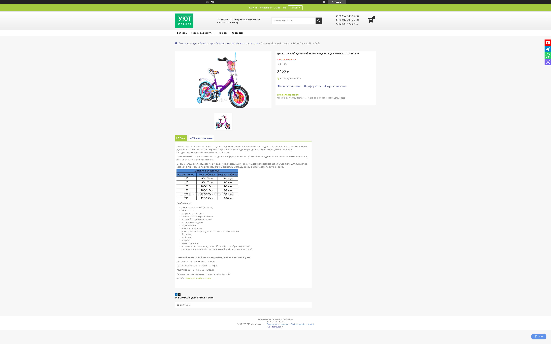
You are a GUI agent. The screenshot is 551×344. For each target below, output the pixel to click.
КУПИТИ (295, 7)
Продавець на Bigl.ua (275, 321)
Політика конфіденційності (302, 324)
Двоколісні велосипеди (247, 43)
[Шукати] (319, 21)
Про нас (223, 32)
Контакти (237, 32)
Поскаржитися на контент (278, 324)
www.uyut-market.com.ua (198, 277)
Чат (541, 336)
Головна (182, 32)
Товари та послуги (201, 32)
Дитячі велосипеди (225, 43)
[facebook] (176, 294)
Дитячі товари (206, 43)
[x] (179, 294)
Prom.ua (289, 319)
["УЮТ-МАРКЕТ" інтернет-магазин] (184, 21)
